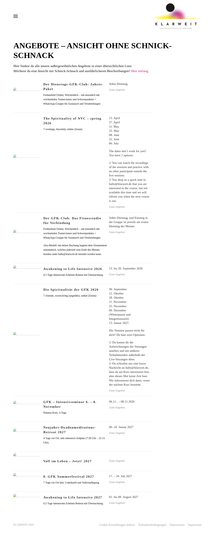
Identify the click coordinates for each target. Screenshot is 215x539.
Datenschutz (177, 524)
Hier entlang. (140, 71)
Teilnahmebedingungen (152, 524)
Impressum (195, 524)
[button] (15, 16)
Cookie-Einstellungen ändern (117, 524)
